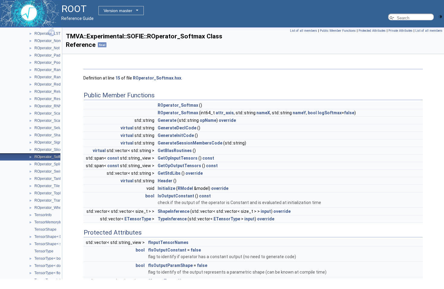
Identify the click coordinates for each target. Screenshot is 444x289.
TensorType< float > (50, 273)
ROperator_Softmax (50, 157)
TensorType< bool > (50, 258)
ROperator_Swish (49, 171)
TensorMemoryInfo (49, 222)
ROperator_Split (47, 164)
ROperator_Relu (48, 91)
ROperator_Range (49, 77)
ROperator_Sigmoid (50, 142)
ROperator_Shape (49, 135)
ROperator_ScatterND (52, 121)
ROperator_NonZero (51, 41)
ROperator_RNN (48, 106)
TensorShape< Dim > (51, 237)
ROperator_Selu (47, 128)
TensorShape (45, 229)
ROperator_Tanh (48, 179)
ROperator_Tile (47, 186)
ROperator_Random (51, 70)
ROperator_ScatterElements (57, 113)
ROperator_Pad (47, 55)
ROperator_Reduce (50, 84)
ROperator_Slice (48, 150)
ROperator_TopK (48, 193)
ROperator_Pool (47, 62)
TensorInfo (43, 215)
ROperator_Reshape (51, 99)
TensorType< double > (52, 266)
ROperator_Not (47, 48)
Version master (118, 10)
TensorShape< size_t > (53, 244)
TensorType (43, 251)
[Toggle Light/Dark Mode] (440, 16)
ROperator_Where (49, 208)
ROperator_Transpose (52, 200)
